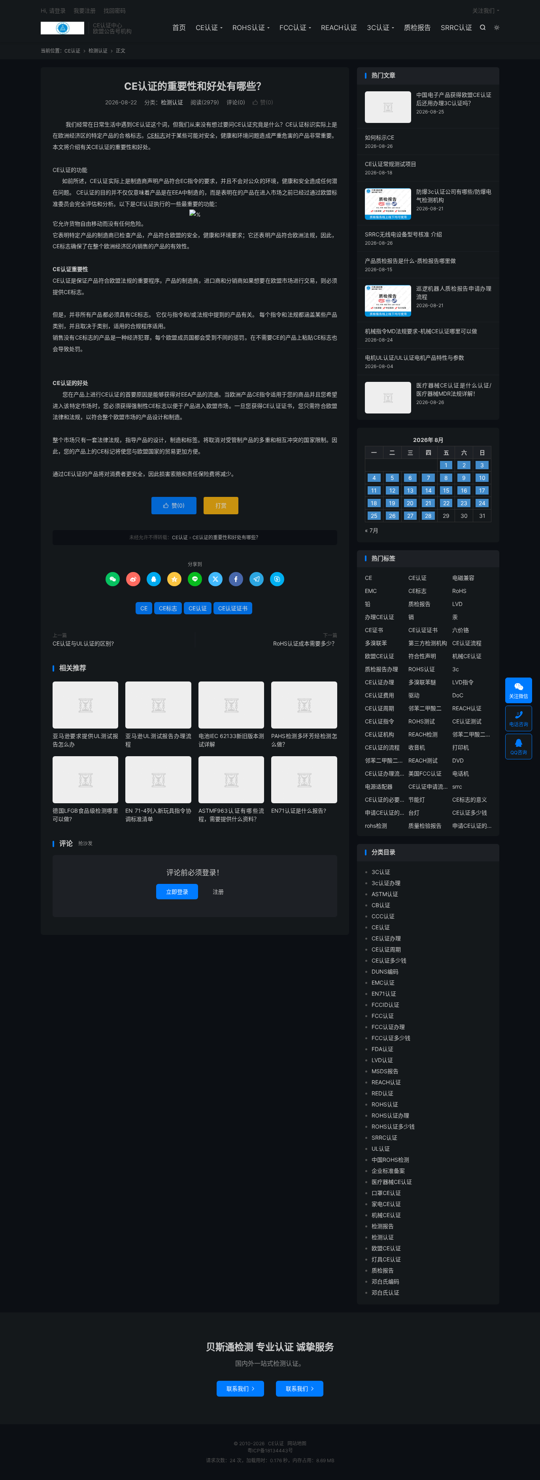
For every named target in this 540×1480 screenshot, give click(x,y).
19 (392, 503)
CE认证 (62, 28)
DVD (458, 760)
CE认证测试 (466, 721)
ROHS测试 (421, 721)
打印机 (460, 747)
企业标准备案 (388, 1170)
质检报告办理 (381, 669)
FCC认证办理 (388, 1026)
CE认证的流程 (382, 747)
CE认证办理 (379, 682)
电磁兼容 (463, 577)
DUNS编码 (385, 971)
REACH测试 (423, 760)
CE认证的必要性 (384, 799)
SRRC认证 (456, 28)
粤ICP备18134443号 (270, 1451)
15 (446, 490)
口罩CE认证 (386, 1192)
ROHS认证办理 (390, 1115)
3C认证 (378, 28)
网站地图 (296, 1443)
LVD (457, 603)
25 (374, 515)
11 (374, 490)
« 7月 (371, 530)
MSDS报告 (385, 1071)
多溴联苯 (376, 643)
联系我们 (240, 1388)
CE (143, 608)
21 (428, 503)
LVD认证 (382, 1060)
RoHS (459, 590)
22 (446, 503)
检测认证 (98, 51)
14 (428, 490)
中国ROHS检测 (390, 1159)
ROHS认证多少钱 (393, 1126)
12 (392, 490)
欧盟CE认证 (379, 656)
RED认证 (382, 1093)
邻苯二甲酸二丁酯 (384, 760)
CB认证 (381, 905)
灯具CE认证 (386, 1259)
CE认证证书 (232, 608)
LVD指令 (463, 682)
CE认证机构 (379, 734)
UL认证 (381, 1148)
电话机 (460, 773)
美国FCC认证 (425, 773)
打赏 (221, 505)
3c (455, 669)
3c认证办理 (386, 883)
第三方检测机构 (427, 643)
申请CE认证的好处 (472, 825)
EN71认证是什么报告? (298, 810)
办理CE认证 (379, 617)
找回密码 (115, 10)
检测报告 (383, 1226)
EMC (371, 590)
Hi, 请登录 (53, 10)
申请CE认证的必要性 (384, 812)
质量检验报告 (425, 825)
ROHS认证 (248, 28)
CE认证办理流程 (384, 773)
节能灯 (416, 799)
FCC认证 (292, 28)
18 (374, 503)
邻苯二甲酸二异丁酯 (472, 734)
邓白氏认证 (385, 1292)
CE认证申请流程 (428, 786)
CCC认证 (383, 916)
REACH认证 (339, 28)
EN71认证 (384, 993)
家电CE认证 (386, 1204)
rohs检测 (376, 825)
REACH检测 (423, 734)
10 (482, 477)
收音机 (416, 747)
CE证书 (374, 630)
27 (410, 515)
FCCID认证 (385, 1004)
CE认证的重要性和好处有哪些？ (195, 86)
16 (464, 490)
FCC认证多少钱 (391, 1037)
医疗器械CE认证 (392, 1181)
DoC (457, 695)
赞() (263, 102)
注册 (218, 891)
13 (410, 490)
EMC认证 (383, 982)
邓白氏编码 (385, 1281)
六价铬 (460, 630)
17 (482, 490)
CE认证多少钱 (469, 812)
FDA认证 (382, 1049)
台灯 (413, 812)
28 (428, 515)
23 (464, 503)
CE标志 (168, 608)
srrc (457, 786)
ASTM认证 (385, 894)
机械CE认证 (466, 656)
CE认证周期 (379, 708)
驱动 (413, 695)
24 (482, 503)
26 (392, 515)
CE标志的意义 (469, 799)
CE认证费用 (379, 695)
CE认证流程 (466, 643)
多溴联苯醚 (422, 682)
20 (410, 503)
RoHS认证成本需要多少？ (305, 643)
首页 (179, 28)
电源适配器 (379, 786)
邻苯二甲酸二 (425, 708)
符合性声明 (422, 656)
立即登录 (177, 891)
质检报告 (417, 28)
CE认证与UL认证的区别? (83, 643)
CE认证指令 (379, 721)
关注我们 (483, 10)
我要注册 (85, 10)
